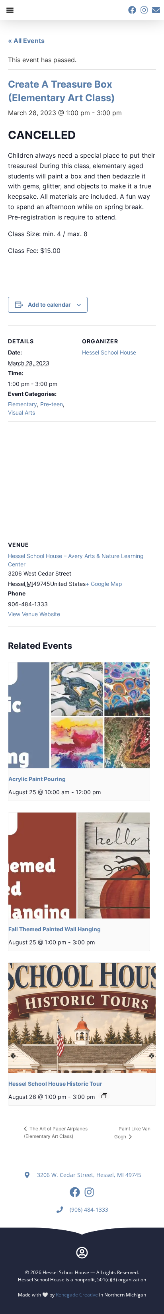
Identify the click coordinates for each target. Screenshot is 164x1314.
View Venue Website (34, 614)
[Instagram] (144, 10)
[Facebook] (132, 10)
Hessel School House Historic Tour (55, 1083)
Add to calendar (49, 304)
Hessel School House (109, 352)
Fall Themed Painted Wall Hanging (54, 929)
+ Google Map (104, 583)
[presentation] (79, 715)
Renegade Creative (77, 1294)
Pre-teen (51, 404)
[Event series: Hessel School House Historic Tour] (104, 1095)
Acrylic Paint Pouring (37, 778)
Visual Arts (21, 412)
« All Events (26, 41)
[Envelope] (156, 10)
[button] (10, 10)
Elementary (22, 404)
